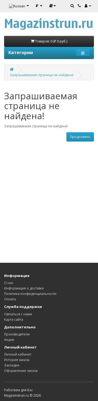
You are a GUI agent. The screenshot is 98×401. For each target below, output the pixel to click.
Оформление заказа (21, 370)
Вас (30, 390)
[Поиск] (72, 5)
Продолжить (80, 136)
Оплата (10, 299)
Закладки (11, 365)
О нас (8, 282)
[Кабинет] (88, 5)
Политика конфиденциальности (30, 293)
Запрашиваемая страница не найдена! (42, 75)
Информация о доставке (24, 288)
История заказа (16, 359)
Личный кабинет (17, 354)
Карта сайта (13, 319)
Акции (9, 339)
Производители (17, 334)
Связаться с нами (18, 314)
